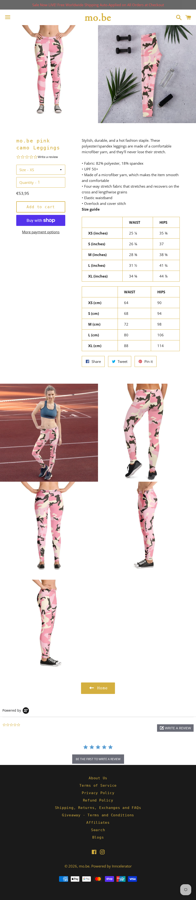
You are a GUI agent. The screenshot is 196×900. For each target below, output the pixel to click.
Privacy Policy (98, 793)
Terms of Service (98, 785)
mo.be (84, 866)
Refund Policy (98, 800)
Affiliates (98, 822)
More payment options (41, 231)
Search (98, 830)
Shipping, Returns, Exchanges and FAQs (98, 808)
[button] (175, 728)
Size (22, 169)
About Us (98, 778)
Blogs (98, 837)
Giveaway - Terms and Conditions (98, 815)
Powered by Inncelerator (111, 866)
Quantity (26, 182)
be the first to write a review (98, 759)
